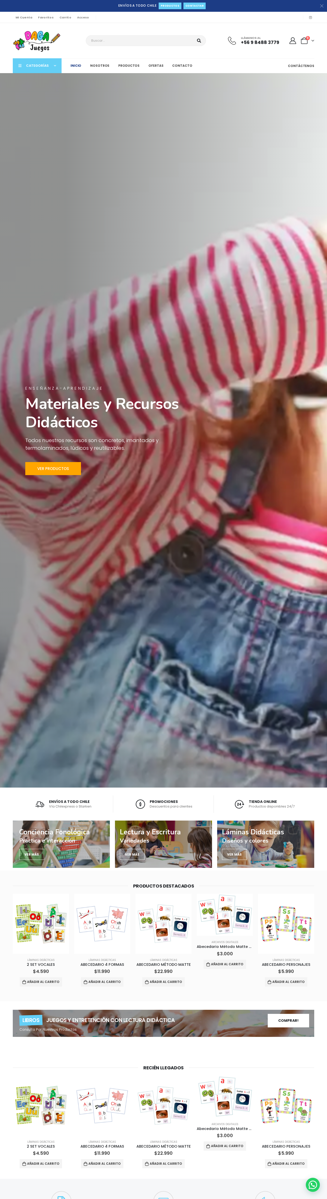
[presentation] (4, 941)
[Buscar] (199, 41)
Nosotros (99, 65)
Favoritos (45, 17)
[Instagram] (310, 17)
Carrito (65, 17)
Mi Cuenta (24, 17)
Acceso (83, 17)
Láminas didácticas (41, 960)
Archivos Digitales (163, 942)
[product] (41, 924)
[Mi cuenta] (293, 40)
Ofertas (155, 65)
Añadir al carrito (43, 982)
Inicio (76, 65)
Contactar (194, 6)
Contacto (182, 65)
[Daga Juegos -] (37, 40)
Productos (170, 6)
